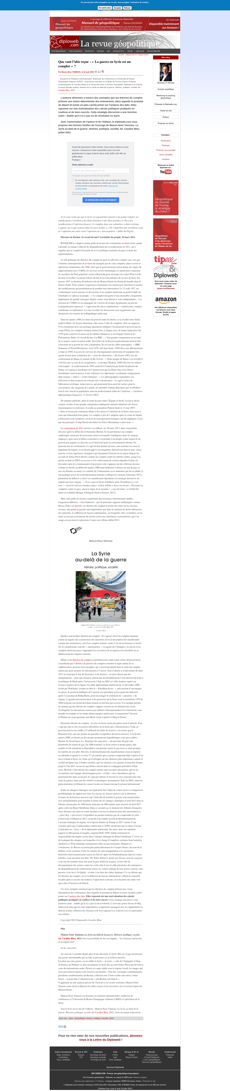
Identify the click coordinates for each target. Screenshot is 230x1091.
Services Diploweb (153, 51)
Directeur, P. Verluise (165, 83)
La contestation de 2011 (72, 428)
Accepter (117, 8)
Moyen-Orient (143, 55)
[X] (65, 1027)
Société (105, 1018)
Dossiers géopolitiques (152, 1062)
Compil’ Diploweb (151, 1057)
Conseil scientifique (166, 89)
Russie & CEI (89, 51)
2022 (111, 1018)
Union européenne (75, 51)
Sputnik (78, 505)
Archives (165, 159)
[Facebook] (60, 1027)
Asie (108, 51)
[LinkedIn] (62, 1027)
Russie (81, 1055)
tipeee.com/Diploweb (165, 288)
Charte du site (166, 111)
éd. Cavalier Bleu (67, 938)
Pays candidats (63, 1059)
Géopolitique (80, 1018)
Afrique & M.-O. (118, 51)
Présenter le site (149, 1081)
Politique (97, 1018)
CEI (81, 1057)
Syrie (71, 1018)
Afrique (132, 1055)
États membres (63, 1055)
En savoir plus (105, 8)
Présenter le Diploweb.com (166, 104)
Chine (115, 1055)
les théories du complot (80, 659)
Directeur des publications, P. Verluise (89, 1081)
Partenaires (166, 141)
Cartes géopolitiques (58, 51)
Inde (115, 1057)
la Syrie (88, 263)
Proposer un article (166, 123)
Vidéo (170, 1057)
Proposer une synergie (165, 150)
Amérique (100, 51)
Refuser (127, 8)
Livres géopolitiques (151, 1059)
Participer (166, 145)
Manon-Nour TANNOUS (71, 72)
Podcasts (170, 1055)
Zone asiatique (115, 1059)
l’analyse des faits (76, 896)
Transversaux (152, 1055)
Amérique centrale (98, 1057)
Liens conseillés (165, 154)
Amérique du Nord (98, 1055)
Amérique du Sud (98, 1059)
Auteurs (166, 117)
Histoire (89, 1018)
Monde (130, 51)
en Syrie (126, 243)
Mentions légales (140, 1077)
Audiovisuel (140, 51)
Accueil (121, 55)
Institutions (63, 1057)
